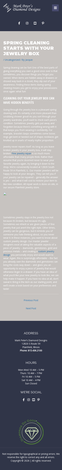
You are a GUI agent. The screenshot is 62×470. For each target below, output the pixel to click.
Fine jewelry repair (21, 153)
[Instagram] (27, 23)
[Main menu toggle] (55, 7)
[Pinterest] (42, 23)
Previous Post (31, 300)
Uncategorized (12, 59)
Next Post (31, 308)
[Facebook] (19, 23)
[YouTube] (35, 23)
